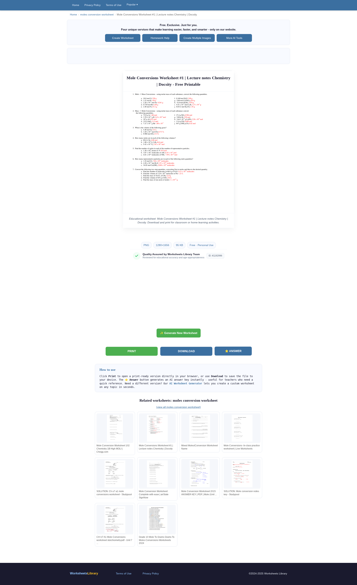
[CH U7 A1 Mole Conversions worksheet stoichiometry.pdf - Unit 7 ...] (115, 519)
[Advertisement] (178, 295)
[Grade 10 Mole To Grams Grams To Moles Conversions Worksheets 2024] (157, 519)
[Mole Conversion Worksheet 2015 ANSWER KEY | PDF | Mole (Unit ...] (199, 473)
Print (132, 351)
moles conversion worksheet (97, 14)
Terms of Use (113, 5)
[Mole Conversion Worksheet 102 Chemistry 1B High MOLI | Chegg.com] (115, 428)
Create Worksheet (123, 37)
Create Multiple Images (197, 37)
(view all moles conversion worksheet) (178, 407)
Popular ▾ (132, 4)
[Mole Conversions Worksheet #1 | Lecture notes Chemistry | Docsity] (157, 428)
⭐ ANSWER (233, 351)
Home (75, 5)
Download (186, 351)
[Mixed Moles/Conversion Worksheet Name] (199, 428)
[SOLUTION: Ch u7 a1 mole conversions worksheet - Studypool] (115, 473)
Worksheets (84, 573)
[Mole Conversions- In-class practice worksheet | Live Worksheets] (242, 428)
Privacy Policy (92, 5)
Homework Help (160, 37)
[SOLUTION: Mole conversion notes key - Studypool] (242, 473)
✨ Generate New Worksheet (178, 333)
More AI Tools (234, 37)
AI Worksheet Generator (185, 383)
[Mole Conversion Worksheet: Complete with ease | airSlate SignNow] (157, 473)
